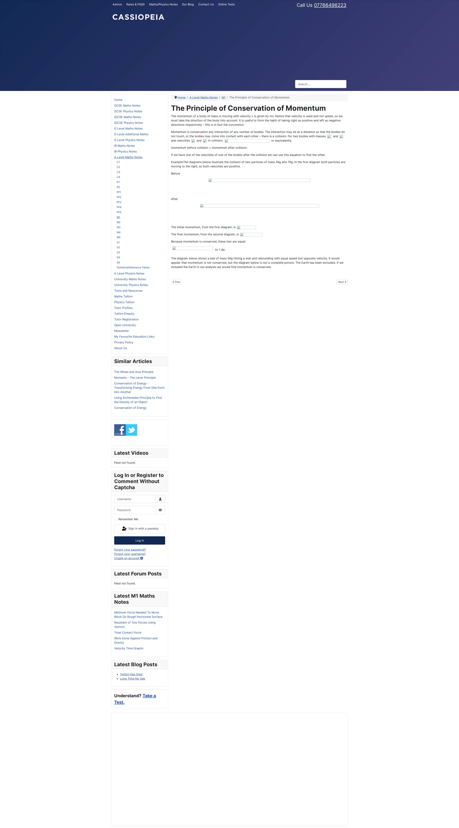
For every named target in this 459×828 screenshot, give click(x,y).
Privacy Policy (123, 342)
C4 (118, 176)
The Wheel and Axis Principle (133, 372)
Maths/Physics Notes (163, 4)
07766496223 (330, 5)
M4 (118, 232)
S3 (118, 252)
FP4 (119, 207)
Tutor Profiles (123, 308)
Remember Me (128, 519)
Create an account (127, 558)
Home (118, 100)
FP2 (119, 197)
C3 (118, 171)
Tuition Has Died (131, 674)
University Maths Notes (130, 279)
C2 (118, 166)
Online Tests (226, 4)
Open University (125, 325)
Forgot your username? (130, 554)
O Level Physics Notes (129, 140)
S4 (118, 257)
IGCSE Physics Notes (128, 122)
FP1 (119, 192)
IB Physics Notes (125, 151)
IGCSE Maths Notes (127, 117)
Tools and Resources (128, 290)
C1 (118, 161)
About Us (120, 348)
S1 (118, 242)
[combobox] (320, 84)
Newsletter (121, 331)
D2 (118, 187)
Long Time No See (132, 678)
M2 (118, 222)
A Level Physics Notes (129, 273)
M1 (118, 217)
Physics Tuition (124, 302)
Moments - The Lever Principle (135, 377)
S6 (118, 262)
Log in (140, 540)
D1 (118, 182)
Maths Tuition (123, 296)
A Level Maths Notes (128, 157)
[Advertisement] (229, 50)
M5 (118, 237)
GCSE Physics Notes (128, 111)
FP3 (119, 202)
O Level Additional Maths (131, 134)
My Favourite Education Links (134, 336)
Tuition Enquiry (124, 313)
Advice (117, 4)
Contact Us (206, 4)
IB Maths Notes (124, 145)
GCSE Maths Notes (127, 105)
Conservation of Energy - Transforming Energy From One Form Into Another (139, 388)
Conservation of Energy (130, 408)
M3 (118, 227)
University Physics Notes (131, 285)
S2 (118, 247)
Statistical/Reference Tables (133, 267)
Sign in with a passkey (143, 528)
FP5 (119, 212)
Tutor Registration (126, 319)
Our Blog (188, 4)
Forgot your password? (130, 549)
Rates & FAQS (135, 4)
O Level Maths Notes (128, 128)
